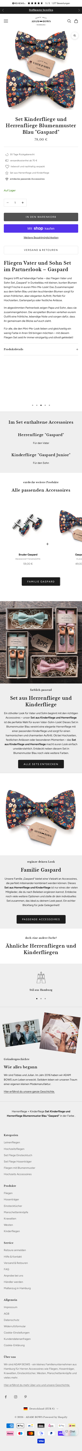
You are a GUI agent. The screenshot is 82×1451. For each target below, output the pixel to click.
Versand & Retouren (41, 250)
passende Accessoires (41, 919)
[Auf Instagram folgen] (16, 1397)
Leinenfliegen (12, 1142)
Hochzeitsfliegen (14, 1149)
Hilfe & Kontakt (13, 1256)
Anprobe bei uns (13, 1275)
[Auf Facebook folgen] (6, 1397)
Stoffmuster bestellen (41, 10)
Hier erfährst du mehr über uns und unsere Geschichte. (37, 1385)
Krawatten (10, 1218)
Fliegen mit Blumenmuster (19, 1168)
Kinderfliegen (12, 1231)
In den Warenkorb (41, 216)
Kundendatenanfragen (17, 1339)
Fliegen (8, 1193)
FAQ (6, 1269)
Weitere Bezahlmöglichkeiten (41, 237)
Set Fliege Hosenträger (18, 1161)
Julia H (48, 390)
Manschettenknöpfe (16, 1212)
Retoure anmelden (15, 1250)
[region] (41, 981)
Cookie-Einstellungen (17, 1332)
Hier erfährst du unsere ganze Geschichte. (29, 1091)
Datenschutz (11, 1320)
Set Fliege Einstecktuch (18, 1155)
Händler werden (13, 1282)
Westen (8, 1225)
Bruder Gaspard (28, 554)
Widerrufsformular (15, 1326)
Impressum (10, 1307)
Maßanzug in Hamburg (17, 1288)
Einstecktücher (13, 1206)
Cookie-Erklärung (14, 1345)
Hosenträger (11, 1199)
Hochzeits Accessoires (18, 1174)
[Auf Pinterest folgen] (25, 1397)
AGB (6, 1313)
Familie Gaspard (41, 581)
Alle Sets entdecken (41, 764)
